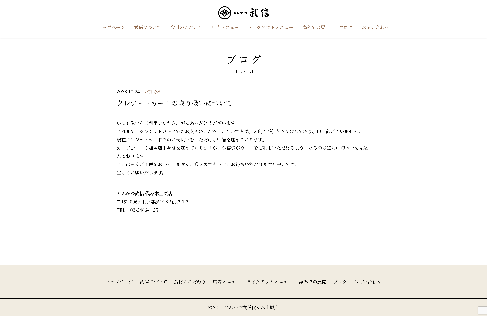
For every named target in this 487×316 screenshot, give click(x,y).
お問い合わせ (375, 27)
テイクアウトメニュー (270, 27)
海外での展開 (316, 27)
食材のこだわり (186, 27)
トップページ (111, 27)
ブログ (346, 27)
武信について (147, 27)
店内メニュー (225, 27)
